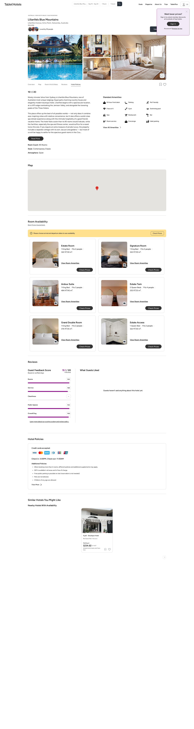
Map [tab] (39, 84)
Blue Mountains (52, 15)
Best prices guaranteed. (36, 225)
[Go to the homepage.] (12, 4)
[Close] (187, 12)
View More (35, 485)
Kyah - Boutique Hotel (91, 536)
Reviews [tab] (64, 84)
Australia (31, 15)
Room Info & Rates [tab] (51, 84)
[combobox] (80, 4)
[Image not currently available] (45, 255)
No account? (173, 28)
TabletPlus (174, 4)
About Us (158, 4)
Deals (141, 4)
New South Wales (40, 15)
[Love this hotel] (164, 84)
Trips (166, 4)
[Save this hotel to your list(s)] (160, 84)
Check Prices (157, 233)
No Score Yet (90, 538)
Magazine (148, 4)
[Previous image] (84, 522)
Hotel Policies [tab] (76, 84)
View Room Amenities (70, 263)
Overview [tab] (31, 84)
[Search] (119, 4)
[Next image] (109, 522)
